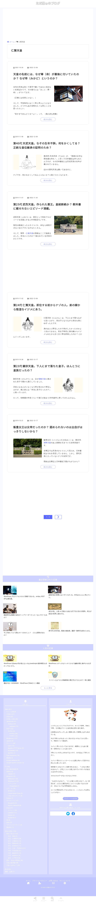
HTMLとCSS (10, 719)
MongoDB (11, 803)
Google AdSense (11, 760)
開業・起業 (8, 872)
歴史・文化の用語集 (13, 860)
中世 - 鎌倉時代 (13, 853)
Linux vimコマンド (14, 796)
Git (7, 820)
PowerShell (13, 786)
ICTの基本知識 (11, 769)
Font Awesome (11, 755)
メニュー (43, 900)
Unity (8, 822)
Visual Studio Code (14, 793)
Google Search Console (14, 763)
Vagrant (10, 774)
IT (5, 767)
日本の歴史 (8, 831)
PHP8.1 (12, 736)
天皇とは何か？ (11, 865)
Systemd (11, 818)
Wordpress (10, 738)
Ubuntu (10, 815)
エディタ (9, 788)
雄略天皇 (42, 379)
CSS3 (8, 717)
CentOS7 (11, 813)
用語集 (8, 758)
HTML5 (8, 714)
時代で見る (10, 834)
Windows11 (12, 779)
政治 (6, 869)
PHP (8, 729)
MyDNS (10, 753)
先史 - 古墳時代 (13, 838)
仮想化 (8, 771)
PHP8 (10, 731)
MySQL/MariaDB (13, 805)
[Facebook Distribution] (73, 814)
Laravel (8, 741)
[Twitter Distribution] (68, 814)
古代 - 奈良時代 (13, 846)
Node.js (10, 724)
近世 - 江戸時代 (13, 858)
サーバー (9, 743)
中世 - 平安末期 (13, 851)
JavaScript (9, 721)
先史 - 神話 (11, 836)
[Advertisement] (48, 25)
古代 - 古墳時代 (13, 841)
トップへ (61, 900)
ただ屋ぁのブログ (48, 3)
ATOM (10, 791)
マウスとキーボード (13, 825)
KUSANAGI (11, 750)
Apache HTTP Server (15, 748)
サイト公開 (10, 712)
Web (6, 709)
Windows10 (12, 781)
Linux (8, 808)
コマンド (11, 784)
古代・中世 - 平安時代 (15, 848)
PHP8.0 (12, 734)
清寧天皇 (47, 443)
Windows (9, 776)
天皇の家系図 (10, 863)
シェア (35, 900)
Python (8, 798)
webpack (12, 726)
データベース (10, 801)
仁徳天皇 (29, 233)
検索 (52, 900)
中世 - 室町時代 (13, 855)
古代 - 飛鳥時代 (13, 843)
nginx (9, 746)
